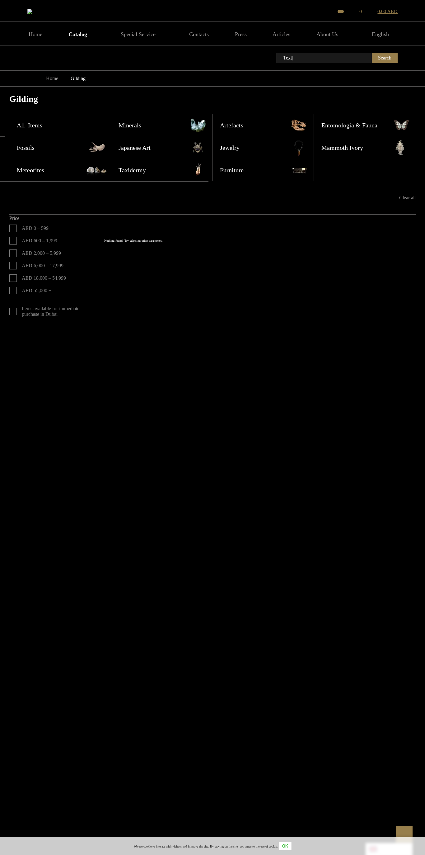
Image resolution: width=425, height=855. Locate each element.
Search (384, 57)
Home (52, 78)
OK (285, 846)
